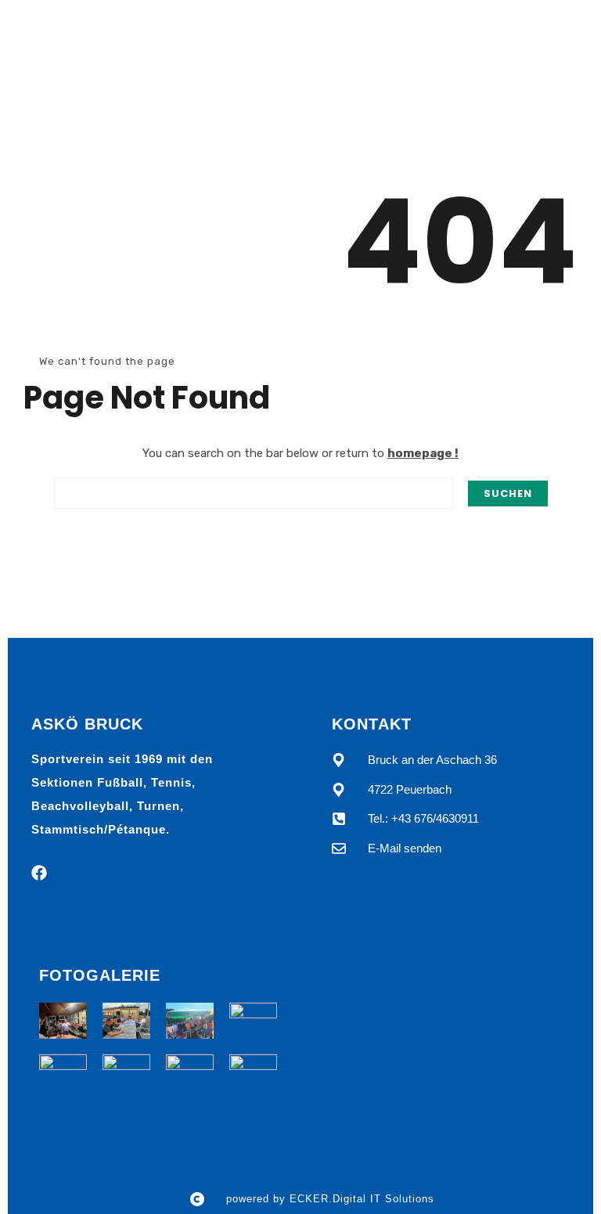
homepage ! (423, 453)
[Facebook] (39, 872)
